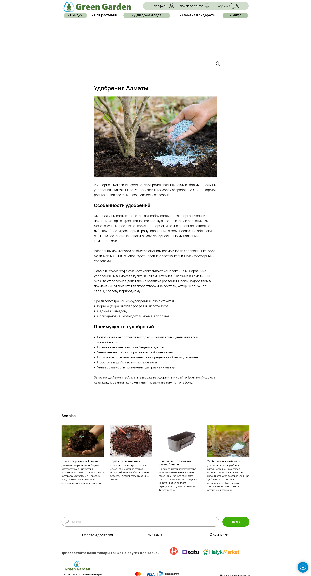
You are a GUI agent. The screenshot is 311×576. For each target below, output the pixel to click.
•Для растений (104, 15)
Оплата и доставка (97, 535)
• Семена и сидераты (197, 15)
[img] (217, 64)
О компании (219, 534)
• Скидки (75, 15)
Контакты (155, 534)
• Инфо (236, 15)
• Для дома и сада (146, 15)
